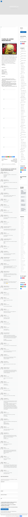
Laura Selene (5, 251)
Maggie (4, 462)
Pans (21, 114)
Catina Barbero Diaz (6, 257)
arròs (22, 220)
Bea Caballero (5, 193)
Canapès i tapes (23, 72)
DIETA (22, 229)
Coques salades (23, 85)
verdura (22, 269)
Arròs (21, 65)
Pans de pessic (23, 116)
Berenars (5, 164)
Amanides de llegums (23, 55)
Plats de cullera (23, 252)
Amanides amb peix (23, 53)
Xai (21, 161)
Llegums (22, 104)
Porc (21, 129)
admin (4, 42)
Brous (21, 71)
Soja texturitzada (23, 143)
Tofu (21, 153)
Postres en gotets (23, 134)
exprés (22, 232)
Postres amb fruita (23, 132)
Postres (16, 42)
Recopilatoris (22, 261)
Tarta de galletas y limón (5, 159)
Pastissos (22, 119)
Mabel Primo (5, 186)
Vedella (22, 154)
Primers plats (23, 260)
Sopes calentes (23, 145)
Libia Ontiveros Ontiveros (7, 226)
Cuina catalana (22, 90)
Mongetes (22, 110)
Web (1, 498)
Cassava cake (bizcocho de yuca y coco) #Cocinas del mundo (14, 160)
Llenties (22, 105)
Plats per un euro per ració (23, 254)
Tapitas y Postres (6, 286)
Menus (22, 108)
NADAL (9, 164)
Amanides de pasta (23, 58)
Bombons (22, 69)
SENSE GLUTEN (23, 264)
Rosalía (5, 263)
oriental (22, 242)
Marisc (22, 107)
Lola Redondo (5, 398)
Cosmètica (22, 86)
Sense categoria (23, 142)
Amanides (22, 49)
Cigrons (22, 80)
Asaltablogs (10, 42)
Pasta (21, 117)
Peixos (22, 123)
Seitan (21, 140)
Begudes (22, 68)
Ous (21, 113)
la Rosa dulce (5, 361)
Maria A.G (5, 172)
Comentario (3, 481)
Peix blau (22, 122)
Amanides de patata (23, 60)
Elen (4, 348)
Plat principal (23, 251)
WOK (21, 270)
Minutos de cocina (6, 271)
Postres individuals (23, 259)
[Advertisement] (14, 20)
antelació (3, 164)
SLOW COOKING (23, 265)
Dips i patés (22, 93)
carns (22, 224)
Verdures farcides (23, 159)
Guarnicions (22, 234)
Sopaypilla (14, 6)
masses (22, 238)
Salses (21, 139)
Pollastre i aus (22, 127)
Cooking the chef (23, 83)
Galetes (13, 42)
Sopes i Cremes (23, 146)
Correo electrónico (4, 494)
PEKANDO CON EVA (6, 367)
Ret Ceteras (5, 279)
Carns (21, 75)
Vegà (21, 156)
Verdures (22, 157)
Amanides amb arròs (23, 51)
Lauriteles (5, 354)
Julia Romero (5, 215)
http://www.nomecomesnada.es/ (8, 340)
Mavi (4, 447)
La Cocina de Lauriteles (12, 57)
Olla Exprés (22, 111)
